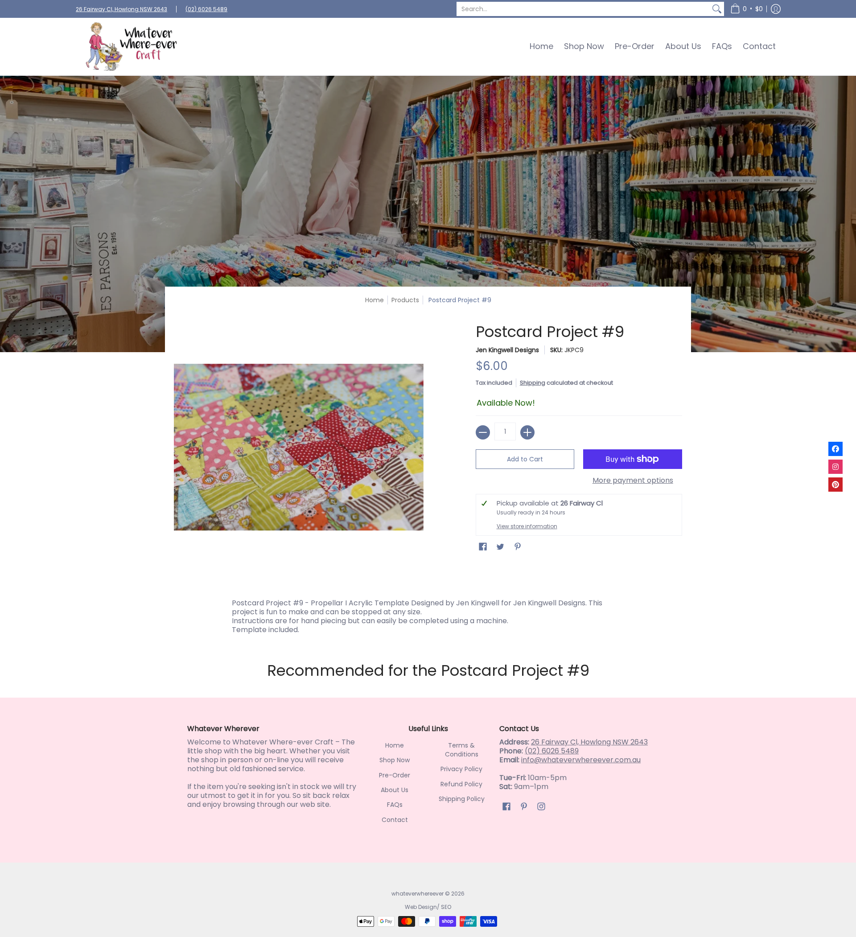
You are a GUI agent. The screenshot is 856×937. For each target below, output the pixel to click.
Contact (395, 819)
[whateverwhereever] (131, 46)
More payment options (633, 480)
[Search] (717, 9)
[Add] (527, 432)
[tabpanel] (428, 614)
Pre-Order (394, 775)
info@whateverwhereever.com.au (581, 760)
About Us (394, 789)
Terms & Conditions (461, 750)
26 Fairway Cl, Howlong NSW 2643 (121, 9)
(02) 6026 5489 (206, 9)
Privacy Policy (461, 768)
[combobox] (583, 9)
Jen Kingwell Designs (507, 349)
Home (374, 300)
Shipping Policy (462, 798)
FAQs (395, 804)
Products (405, 300)
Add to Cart (525, 459)
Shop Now (394, 760)
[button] (746, 9)
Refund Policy (461, 784)
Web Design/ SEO (428, 907)
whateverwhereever (417, 893)
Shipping (532, 382)
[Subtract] (483, 432)
